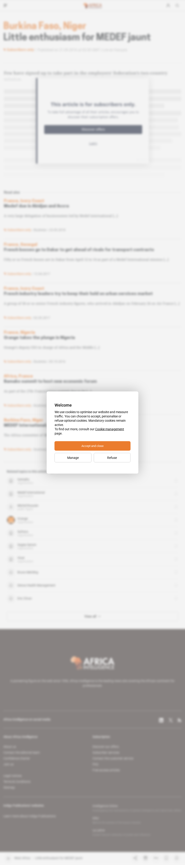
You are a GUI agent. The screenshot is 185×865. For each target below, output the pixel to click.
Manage (73, 458)
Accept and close (92, 446)
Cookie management (109, 429)
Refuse (112, 458)
